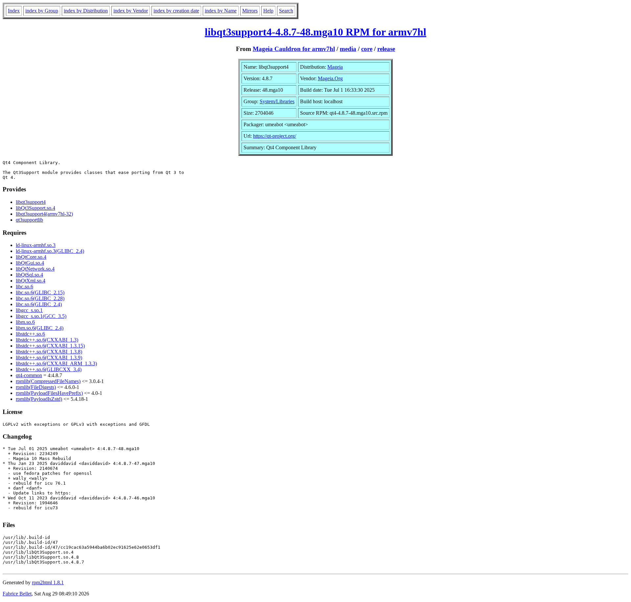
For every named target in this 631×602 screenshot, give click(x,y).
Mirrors (250, 10)
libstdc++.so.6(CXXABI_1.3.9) (49, 357)
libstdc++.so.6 (30, 334)
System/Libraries (277, 101)
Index (14, 10)
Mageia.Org (330, 78)
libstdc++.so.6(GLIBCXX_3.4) (49, 369)
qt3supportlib (29, 220)
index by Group (41, 10)
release (386, 48)
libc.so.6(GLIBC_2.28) (40, 298)
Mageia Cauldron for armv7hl (294, 48)
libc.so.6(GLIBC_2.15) (40, 292)
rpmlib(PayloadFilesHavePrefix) (49, 393)
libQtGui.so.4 (30, 263)
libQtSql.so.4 (29, 274)
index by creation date (176, 10)
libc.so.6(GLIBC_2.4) (39, 304)
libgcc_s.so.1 (29, 310)
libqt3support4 (31, 202)
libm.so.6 (25, 322)
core (366, 48)
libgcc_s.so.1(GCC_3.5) (41, 316)
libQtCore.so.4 (31, 257)
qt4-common (29, 375)
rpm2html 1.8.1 (48, 582)
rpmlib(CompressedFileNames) (48, 381)
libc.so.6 (24, 286)
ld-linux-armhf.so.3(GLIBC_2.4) (50, 251)
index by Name (221, 10)
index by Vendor (130, 10)
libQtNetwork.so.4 (35, 269)
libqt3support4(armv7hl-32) (44, 214)
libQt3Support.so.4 (35, 208)
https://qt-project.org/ (274, 136)
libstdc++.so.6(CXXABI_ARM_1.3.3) (56, 363)
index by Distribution (86, 10)
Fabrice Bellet (17, 593)
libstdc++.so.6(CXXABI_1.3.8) (49, 351)
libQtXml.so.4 (30, 280)
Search (286, 10)
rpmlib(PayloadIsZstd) (39, 399)
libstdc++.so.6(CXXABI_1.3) (47, 340)
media (348, 48)
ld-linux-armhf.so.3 (36, 245)
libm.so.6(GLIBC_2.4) (39, 328)
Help (268, 10)
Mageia (335, 67)
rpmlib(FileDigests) (36, 387)
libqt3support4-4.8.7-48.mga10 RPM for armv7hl (315, 32)
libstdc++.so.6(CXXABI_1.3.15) (50, 346)
